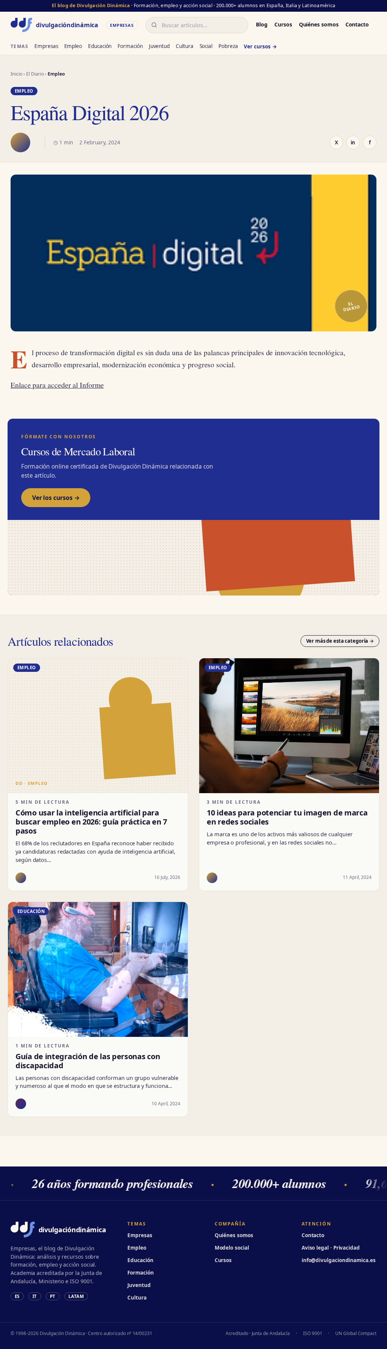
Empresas (46, 46)
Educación (99, 46)
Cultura (184, 46)
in (353, 142)
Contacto (357, 24)
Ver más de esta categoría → (340, 640)
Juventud (159, 46)
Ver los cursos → (55, 497)
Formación (130, 46)
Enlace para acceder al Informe (57, 385)
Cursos (283, 24)
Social (206, 46)
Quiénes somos (319, 24)
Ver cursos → (260, 46)
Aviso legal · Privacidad (331, 1247)
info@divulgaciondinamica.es (339, 1260)
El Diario (35, 74)
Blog (262, 24)
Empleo (73, 46)
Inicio (17, 74)
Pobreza (228, 46)
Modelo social (232, 1247)
